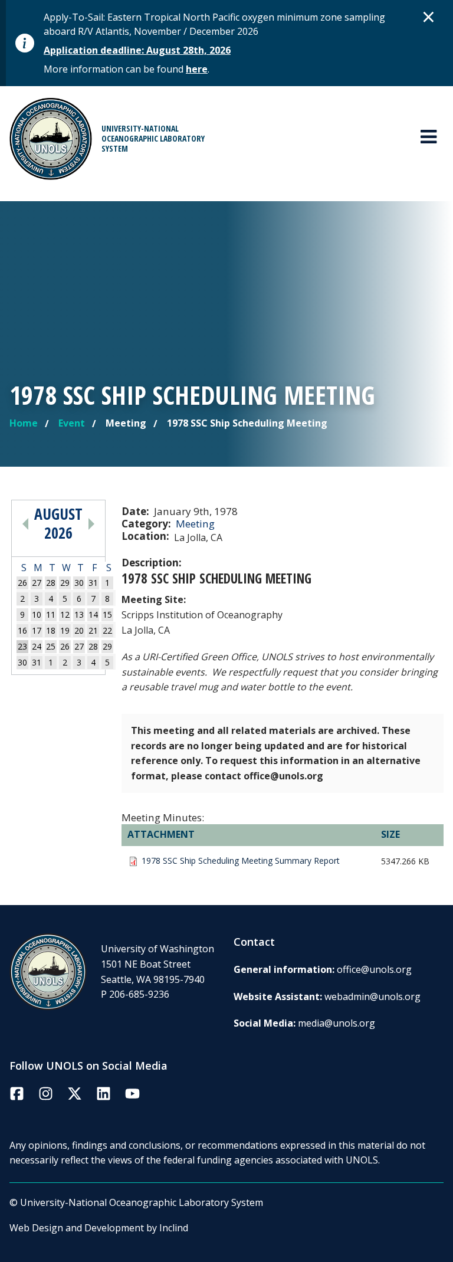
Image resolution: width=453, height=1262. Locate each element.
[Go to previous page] (25, 523)
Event (71, 423)
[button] (428, 16)
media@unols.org (336, 1023)
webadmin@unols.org (372, 996)
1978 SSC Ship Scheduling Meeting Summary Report (241, 860)
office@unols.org (374, 969)
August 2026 (58, 523)
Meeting (195, 523)
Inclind (173, 1227)
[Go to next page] (91, 523)
